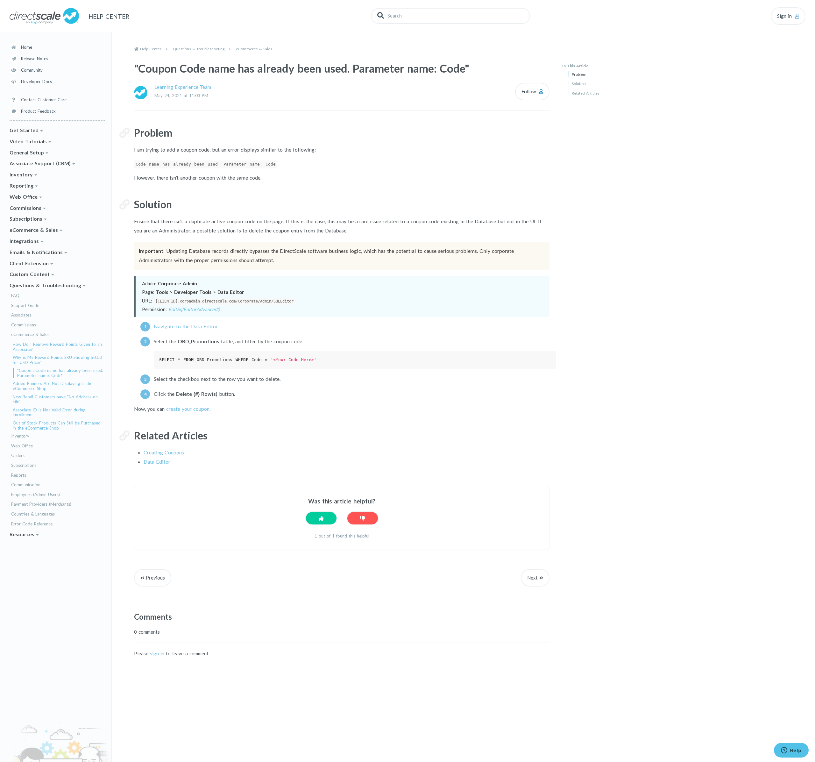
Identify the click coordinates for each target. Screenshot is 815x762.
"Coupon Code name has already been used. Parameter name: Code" (60, 373)
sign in (157, 653)
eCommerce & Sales (34, 230)
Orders (18, 455)
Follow (528, 91)
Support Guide (25, 305)
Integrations (24, 241)
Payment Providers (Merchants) (41, 504)
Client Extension (29, 263)
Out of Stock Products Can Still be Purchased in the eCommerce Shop (57, 426)
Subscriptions (26, 219)
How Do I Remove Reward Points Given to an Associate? (57, 347)
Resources (22, 534)
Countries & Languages (33, 514)
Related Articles (585, 93)
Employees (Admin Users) (35, 494)
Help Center (150, 48)
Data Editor (157, 462)
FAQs (16, 295)
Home (26, 47)
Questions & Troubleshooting (45, 285)
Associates (21, 315)
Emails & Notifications (36, 252)
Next (532, 577)
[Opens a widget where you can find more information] (791, 751)
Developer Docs (36, 81)
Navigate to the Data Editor (185, 326)
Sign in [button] (784, 16)
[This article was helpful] (321, 518)
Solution (579, 83)
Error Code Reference (32, 524)
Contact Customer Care (44, 99)
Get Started (24, 130)
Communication (25, 484)
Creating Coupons (164, 452)
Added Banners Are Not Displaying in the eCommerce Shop (52, 386)
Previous (155, 577)
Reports (18, 475)
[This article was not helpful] (363, 518)
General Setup (27, 152)
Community (32, 70)
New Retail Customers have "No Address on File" (55, 399)
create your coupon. (188, 409)
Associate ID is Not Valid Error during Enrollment (49, 412)
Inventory (21, 174)
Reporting (21, 185)
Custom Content (30, 274)
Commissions (25, 208)
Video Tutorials (28, 141)
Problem (579, 74)
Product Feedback (38, 111)
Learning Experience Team (182, 87)
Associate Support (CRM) (40, 163)
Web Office (24, 197)
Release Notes (34, 58)
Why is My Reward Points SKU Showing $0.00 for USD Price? (57, 360)
